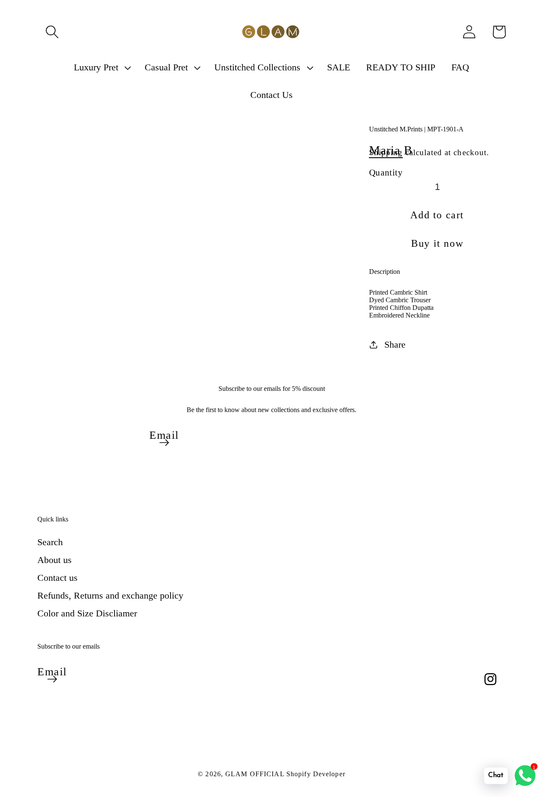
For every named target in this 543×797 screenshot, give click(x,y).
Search (50, 542)
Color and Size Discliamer (87, 613)
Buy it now (437, 243)
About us (54, 560)
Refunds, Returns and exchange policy (110, 595)
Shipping (386, 152)
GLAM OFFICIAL (255, 773)
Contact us (57, 577)
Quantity (386, 172)
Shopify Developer (315, 773)
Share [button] (395, 344)
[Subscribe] (164, 442)
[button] (52, 32)
